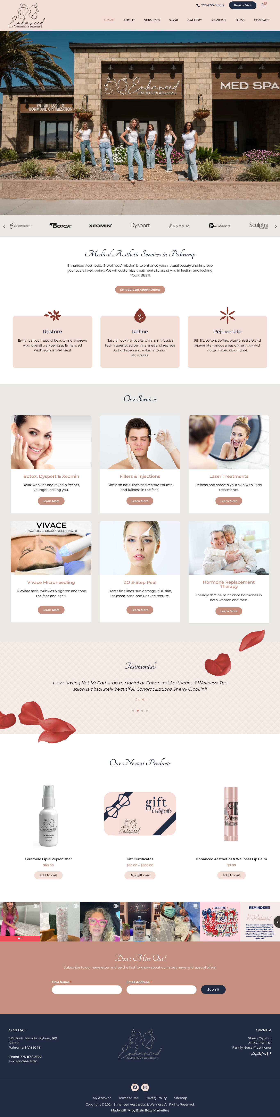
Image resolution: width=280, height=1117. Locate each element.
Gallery (194, 20)
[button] (4, 226)
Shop (173, 20)
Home (109, 20)
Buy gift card (140, 875)
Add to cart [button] (48, 875)
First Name (61, 982)
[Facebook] (135, 1087)
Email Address (139, 982)
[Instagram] (145, 1087)
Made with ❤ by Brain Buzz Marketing (140, 1110)
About (129, 20)
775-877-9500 (31, 1057)
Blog (240, 20)
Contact (261, 20)
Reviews (218, 20)
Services (152, 20)
